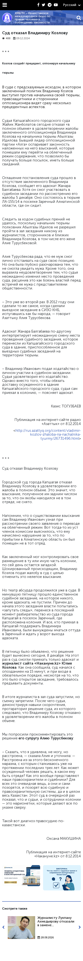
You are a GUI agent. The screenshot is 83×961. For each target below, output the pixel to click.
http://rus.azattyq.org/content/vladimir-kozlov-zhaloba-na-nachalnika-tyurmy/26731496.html (48, 434)
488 (8, 38)
